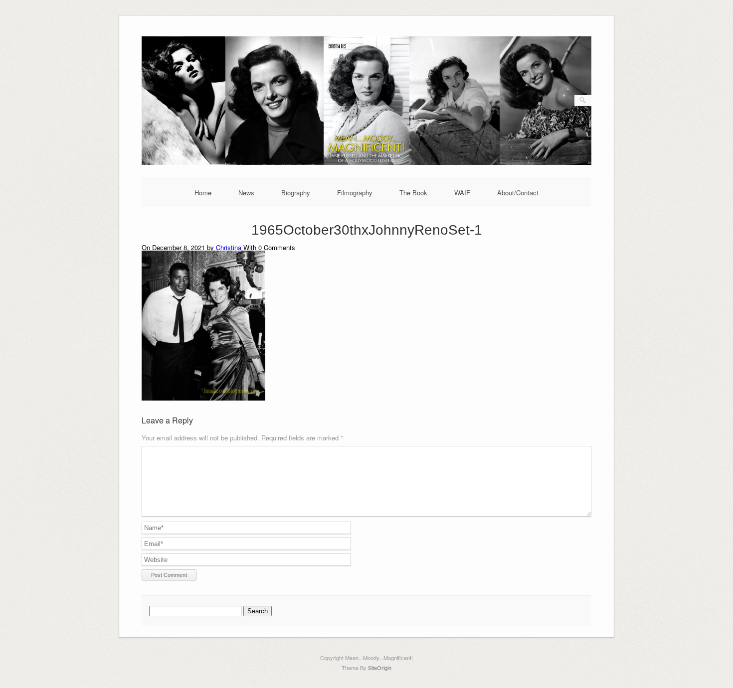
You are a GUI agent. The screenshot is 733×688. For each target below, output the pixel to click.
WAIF (462, 192)
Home (202, 192)
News (246, 192)
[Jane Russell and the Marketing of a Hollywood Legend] (367, 162)
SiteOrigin (379, 668)
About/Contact (518, 192)
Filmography (354, 192)
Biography (295, 192)
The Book (413, 192)
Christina (228, 247)
